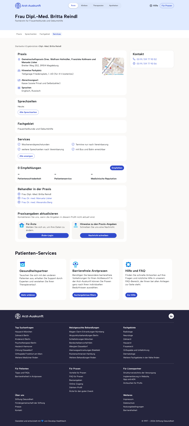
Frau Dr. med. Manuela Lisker (37, 198)
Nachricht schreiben (98, 235)
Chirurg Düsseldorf (23, 350)
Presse (18, 406)
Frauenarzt (128, 346)
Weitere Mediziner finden (26, 357)
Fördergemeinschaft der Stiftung (30, 403)
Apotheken (113, 5)
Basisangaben (75, 380)
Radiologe (128, 332)
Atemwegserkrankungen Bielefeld (84, 350)
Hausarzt (127, 343)
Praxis (19, 34)
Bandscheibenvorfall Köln (80, 343)
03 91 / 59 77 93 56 (147, 63)
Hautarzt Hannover (23, 346)
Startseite (19, 46)
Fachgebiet (45, 34)
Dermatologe (129, 354)
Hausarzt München (23, 332)
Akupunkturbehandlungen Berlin (83, 335)
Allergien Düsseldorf (78, 346)
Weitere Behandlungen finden (82, 357)
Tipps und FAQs (22, 373)
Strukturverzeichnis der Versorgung (139, 373)
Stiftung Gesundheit (24, 399)
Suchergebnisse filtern (85, 295)
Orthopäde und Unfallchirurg (136, 350)
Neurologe (128, 335)
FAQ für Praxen (76, 376)
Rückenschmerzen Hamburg (82, 354)
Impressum (128, 399)
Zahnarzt (127, 339)
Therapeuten (98, 5)
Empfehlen (117, 168)
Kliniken (84, 5)
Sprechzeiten (31, 34)
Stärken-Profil (75, 387)
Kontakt (18, 410)
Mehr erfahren (28, 295)
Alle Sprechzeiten (28, 112)
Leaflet (109, 74)
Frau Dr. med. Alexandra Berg (37, 202)
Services (57, 34)
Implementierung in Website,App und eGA (136, 377)
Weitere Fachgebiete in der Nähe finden (141, 357)
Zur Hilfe (131, 295)
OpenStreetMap (118, 74)
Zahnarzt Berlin (22, 335)
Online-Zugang (76, 384)
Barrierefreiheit (130, 410)
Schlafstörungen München (81, 339)
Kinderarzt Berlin (22, 339)
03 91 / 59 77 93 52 (147, 59)
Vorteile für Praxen (77, 373)
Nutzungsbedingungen (133, 406)
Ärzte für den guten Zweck (81, 391)
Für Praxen (167, 5)
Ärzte (73, 5)
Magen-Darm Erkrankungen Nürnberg (86, 332)
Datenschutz (129, 403)
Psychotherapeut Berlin (25, 343)
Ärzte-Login (47, 235)
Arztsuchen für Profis (132, 383)
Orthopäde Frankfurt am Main (28, 354)
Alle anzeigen (26, 156)
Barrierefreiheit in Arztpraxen (28, 376)
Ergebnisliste (31, 46)
